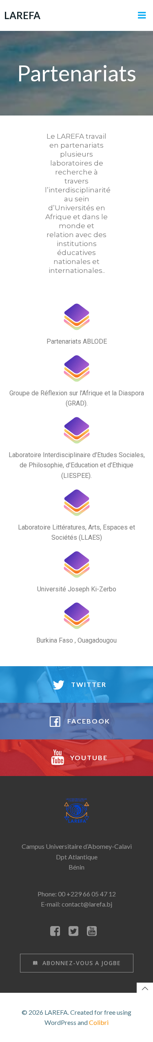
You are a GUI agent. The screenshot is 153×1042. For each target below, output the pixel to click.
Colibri (99, 1022)
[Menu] (142, 15)
